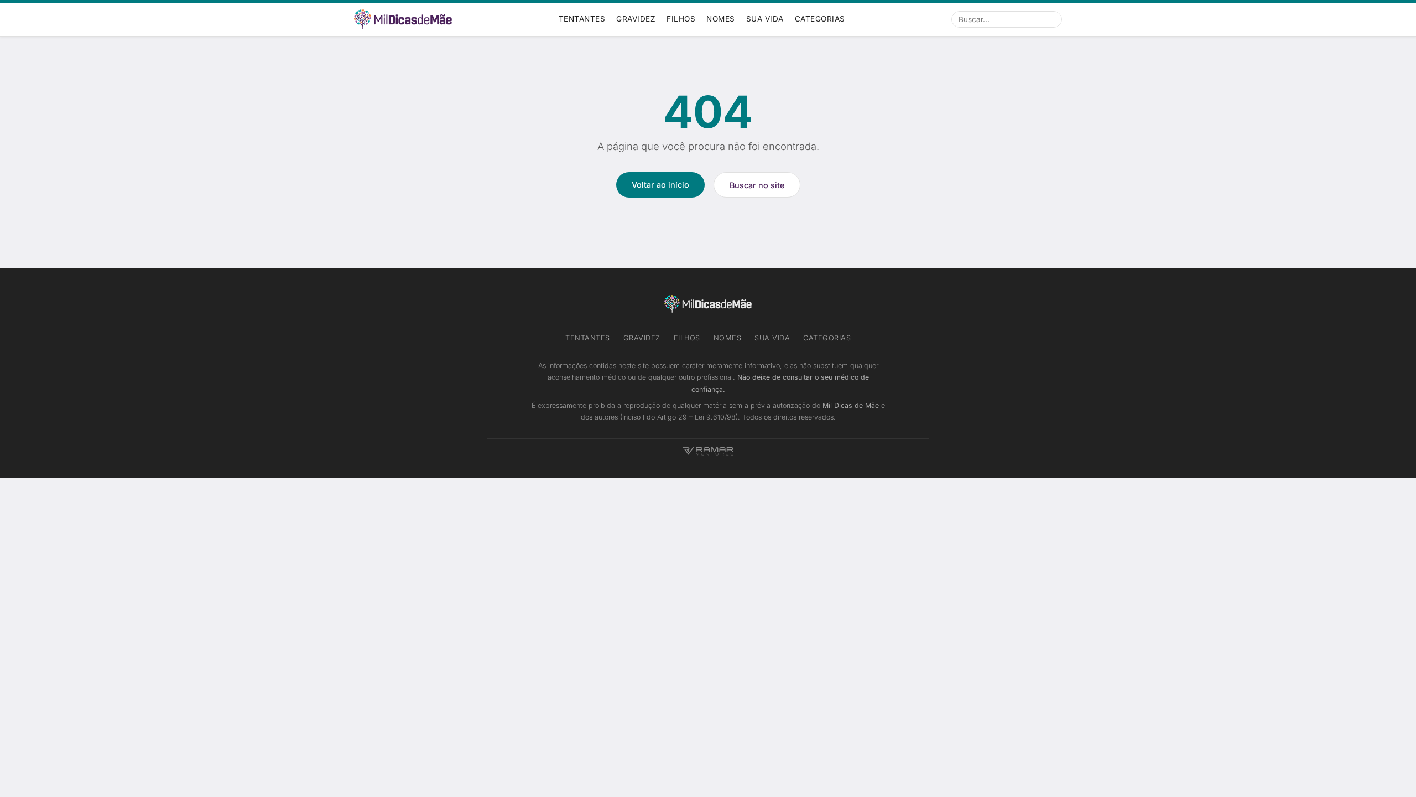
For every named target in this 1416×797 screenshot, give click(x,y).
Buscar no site (757, 185)
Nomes (720, 18)
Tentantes (582, 18)
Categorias (820, 18)
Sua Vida (765, 18)
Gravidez (635, 18)
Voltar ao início (660, 184)
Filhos (681, 18)
